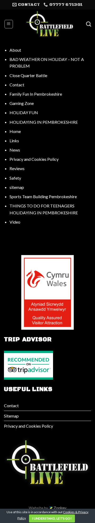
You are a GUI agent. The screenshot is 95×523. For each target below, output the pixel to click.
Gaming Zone (22, 103)
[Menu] (8, 24)
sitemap (17, 187)
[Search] (88, 24)
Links (14, 140)
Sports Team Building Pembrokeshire (43, 196)
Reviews (17, 168)
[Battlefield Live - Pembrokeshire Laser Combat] (49, 24)
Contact (17, 84)
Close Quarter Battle (28, 75)
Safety (15, 177)
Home (15, 131)
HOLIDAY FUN (24, 112)
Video (15, 221)
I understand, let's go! (52, 518)
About (15, 49)
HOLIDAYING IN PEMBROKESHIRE (44, 122)
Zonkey (59, 508)
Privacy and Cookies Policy (34, 159)
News (15, 149)
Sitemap (11, 415)
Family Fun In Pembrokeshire (36, 93)
